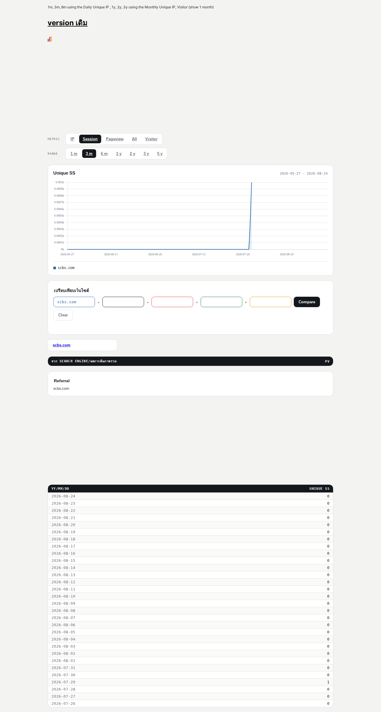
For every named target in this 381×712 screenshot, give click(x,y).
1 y (118, 153)
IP (72, 139)
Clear (63, 315)
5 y (160, 153)
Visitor (151, 139)
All (134, 139)
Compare (307, 302)
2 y (132, 153)
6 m (104, 153)
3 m (89, 153)
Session (90, 139)
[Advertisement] (190, 86)
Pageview (115, 139)
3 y (146, 153)
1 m (74, 153)
